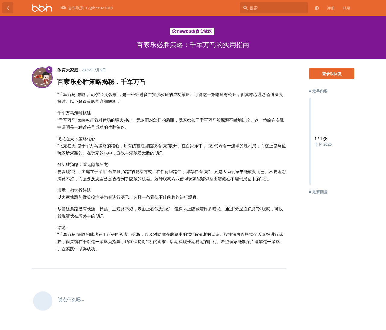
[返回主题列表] (7, 7)
